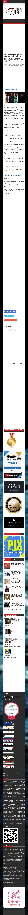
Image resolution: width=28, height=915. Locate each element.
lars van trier (18, 819)
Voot (10, 66)
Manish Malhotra (19, 65)
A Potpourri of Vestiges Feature (11, 89)
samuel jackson (6, 817)
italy (21, 784)
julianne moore (11, 819)
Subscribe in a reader (8, 397)
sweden (5, 812)
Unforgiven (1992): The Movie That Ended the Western (15, 630)
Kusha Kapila (13, 65)
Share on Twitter (10, 315)
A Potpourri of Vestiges (10, 657)
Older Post (22, 363)
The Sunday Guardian (9, 855)
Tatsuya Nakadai (12, 812)
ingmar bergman (7, 813)
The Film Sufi (8, 637)
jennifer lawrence (19, 797)
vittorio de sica (18, 823)
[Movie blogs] (12, 448)
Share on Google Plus (11, 320)
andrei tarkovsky (15, 809)
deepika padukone (15, 788)
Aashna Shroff (21, 64)
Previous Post (7, 181)
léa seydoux (20, 811)
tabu (22, 796)
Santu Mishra (6, 66)
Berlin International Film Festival (11, 801)
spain (10, 792)
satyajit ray (12, 800)
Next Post (6, 189)
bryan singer (20, 812)
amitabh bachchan (7, 785)
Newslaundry (16, 858)
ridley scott (16, 790)
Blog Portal (5, 770)
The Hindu (21, 853)
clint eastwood (20, 805)
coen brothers (6, 807)
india (5, 781)
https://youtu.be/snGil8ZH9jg (10, 170)
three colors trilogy (11, 823)
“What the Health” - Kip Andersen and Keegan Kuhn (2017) (16, 639)
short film (15, 784)
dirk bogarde (12, 811)
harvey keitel (12, 808)
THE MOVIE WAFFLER (10, 618)
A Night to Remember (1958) (16, 649)
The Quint (22, 858)
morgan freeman (11, 816)
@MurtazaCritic (6, 879)
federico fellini (15, 807)
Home (14, 363)
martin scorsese (6, 799)
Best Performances (14, 804)
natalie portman (18, 820)
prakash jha (16, 792)
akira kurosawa (18, 789)
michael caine (16, 799)
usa (14, 781)
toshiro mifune (20, 800)
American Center (7, 809)
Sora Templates (16, 913)
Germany (5, 788)
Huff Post (10, 856)
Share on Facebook (11, 311)
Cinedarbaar (17, 793)
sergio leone (16, 796)
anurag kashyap (7, 784)
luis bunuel (11, 820)
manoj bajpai (6, 790)
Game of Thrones (18, 785)
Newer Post (6, 363)
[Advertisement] (14, 38)
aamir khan (6, 786)
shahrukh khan (6, 782)
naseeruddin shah (7, 796)
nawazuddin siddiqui (17, 782)
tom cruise (10, 793)
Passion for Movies (9, 627)
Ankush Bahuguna (7, 65)
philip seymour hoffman (16, 822)
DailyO (12, 858)
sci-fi (10, 789)
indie (21, 781)
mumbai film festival (17, 786)
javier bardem (16, 813)
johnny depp (20, 808)
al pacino (11, 797)
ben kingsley (12, 805)
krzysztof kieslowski (14, 815)
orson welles (20, 816)
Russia (5, 797)
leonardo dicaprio (15, 803)
